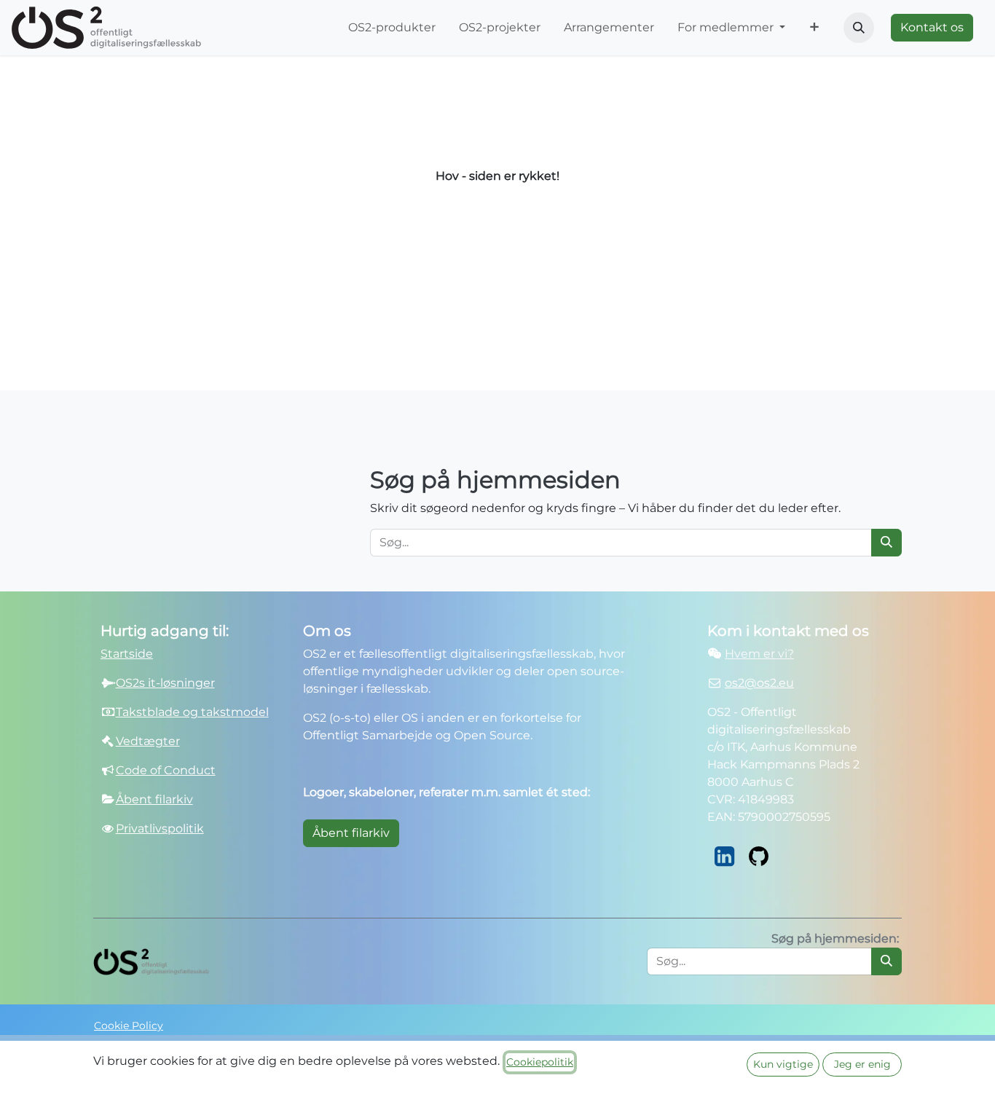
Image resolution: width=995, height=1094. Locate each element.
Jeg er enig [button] (862, 1064)
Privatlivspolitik (160, 828)
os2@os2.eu (759, 683)
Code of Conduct (166, 770)
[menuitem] (392, 27)
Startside (127, 654)
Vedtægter (148, 741)
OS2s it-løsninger (165, 683)
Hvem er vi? (759, 654)
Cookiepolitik (539, 1062)
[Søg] (886, 542)
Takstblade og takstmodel (192, 712)
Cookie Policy (128, 1025)
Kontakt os (932, 27)
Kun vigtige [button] (783, 1064)
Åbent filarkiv (351, 833)
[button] (858, 27)
